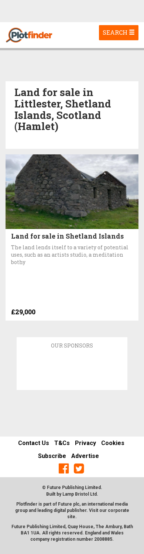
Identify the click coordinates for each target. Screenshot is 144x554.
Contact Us (33, 443)
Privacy (85, 443)
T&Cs (62, 443)
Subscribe (52, 455)
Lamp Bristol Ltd (79, 494)
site (71, 516)
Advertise (85, 455)
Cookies (112, 443)
